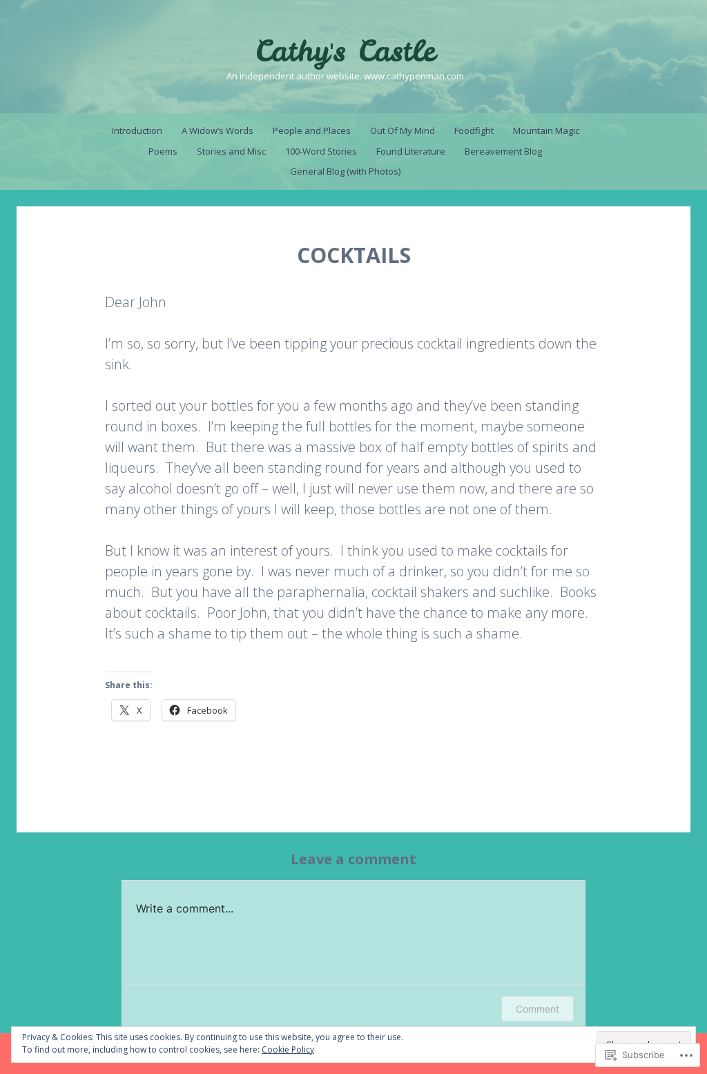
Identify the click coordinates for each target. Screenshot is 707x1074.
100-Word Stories (321, 151)
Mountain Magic (546, 130)
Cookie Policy (288, 1049)
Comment (537, 1009)
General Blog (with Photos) (345, 171)
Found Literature (410, 151)
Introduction (137, 130)
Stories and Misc (231, 151)
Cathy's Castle (345, 51)
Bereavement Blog (503, 151)
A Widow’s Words (217, 130)
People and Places (312, 130)
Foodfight (474, 130)
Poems (162, 151)
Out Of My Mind (402, 130)
